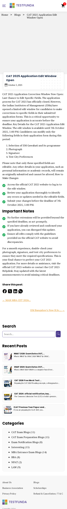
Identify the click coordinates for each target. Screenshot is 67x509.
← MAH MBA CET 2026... (16, 300)
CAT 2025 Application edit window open (42, 16)
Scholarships (40, 487)
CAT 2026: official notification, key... (32, 393)
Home (4, 14)
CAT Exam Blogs (20, 432)
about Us (7, 482)
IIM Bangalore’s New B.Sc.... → (47, 310)
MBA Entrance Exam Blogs (26, 452)
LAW (14, 467)
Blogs (17, 14)
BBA (13, 457)
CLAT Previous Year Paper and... (30, 407)
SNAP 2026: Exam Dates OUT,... (29, 367)
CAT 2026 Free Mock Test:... (28, 380)
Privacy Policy (9, 493)
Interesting (17, 447)
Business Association (12, 487)
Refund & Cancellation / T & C (48, 493)
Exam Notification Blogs (25, 442)
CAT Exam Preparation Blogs (27, 437)
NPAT (14, 462)
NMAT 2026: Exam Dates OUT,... (29, 353)
